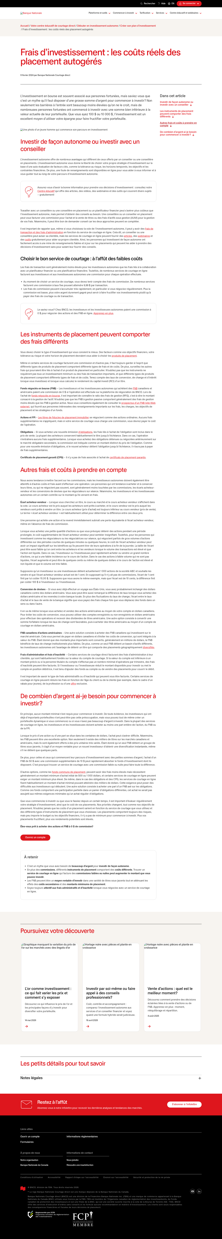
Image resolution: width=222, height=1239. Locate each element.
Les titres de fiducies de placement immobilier (63, 418)
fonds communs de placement (68, 772)
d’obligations (85, 432)
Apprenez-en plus (103, 313)
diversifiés (148, 647)
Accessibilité (54, 1177)
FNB (135, 388)
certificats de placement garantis (128, 457)
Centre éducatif (46, 191)
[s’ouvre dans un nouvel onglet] (48, 1214)
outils (28, 240)
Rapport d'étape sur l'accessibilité (82, 1177)
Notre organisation (29, 1160)
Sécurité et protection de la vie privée (151, 1177)
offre (73, 684)
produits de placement (124, 356)
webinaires (144, 236)
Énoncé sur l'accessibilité (116, 1177)
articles (128, 236)
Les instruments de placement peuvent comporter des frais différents (176, 114)
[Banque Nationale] (31, 13)
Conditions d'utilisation (31, 1177)
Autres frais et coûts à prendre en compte (178, 124)
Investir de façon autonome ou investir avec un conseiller (176, 103)
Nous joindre (73, 1160)
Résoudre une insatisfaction (80, 1165)
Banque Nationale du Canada (34, 1165)
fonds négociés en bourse (45, 396)
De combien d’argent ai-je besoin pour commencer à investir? (178, 133)
